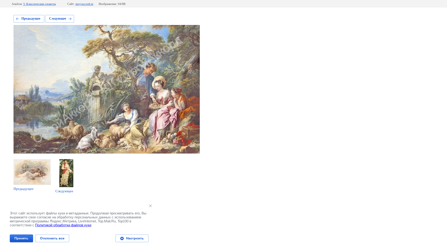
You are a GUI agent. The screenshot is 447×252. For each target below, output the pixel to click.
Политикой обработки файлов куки (63, 225)
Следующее (57, 18)
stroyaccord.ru (84, 4)
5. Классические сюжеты (39, 4)
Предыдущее (30, 18)
